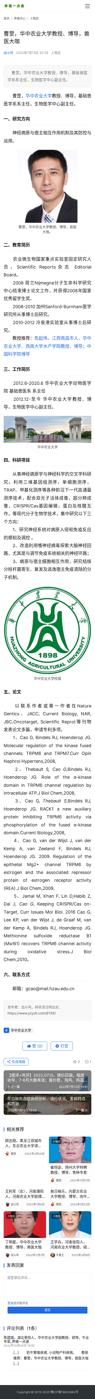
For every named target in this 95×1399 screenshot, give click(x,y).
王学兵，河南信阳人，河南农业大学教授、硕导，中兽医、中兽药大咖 (68, 1245)
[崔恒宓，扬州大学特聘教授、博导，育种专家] (70, 1150)
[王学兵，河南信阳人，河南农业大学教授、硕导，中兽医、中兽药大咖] (70, 1224)
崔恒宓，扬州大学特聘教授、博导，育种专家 (68, 1170)
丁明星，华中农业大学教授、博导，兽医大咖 (23, 1244)
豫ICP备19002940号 (64, 1392)
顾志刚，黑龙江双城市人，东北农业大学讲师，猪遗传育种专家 (23, 1143)
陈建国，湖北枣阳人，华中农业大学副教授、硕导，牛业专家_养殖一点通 (46, 1339)
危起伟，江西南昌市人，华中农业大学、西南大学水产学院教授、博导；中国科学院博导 (47, 346)
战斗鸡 (8, 53)
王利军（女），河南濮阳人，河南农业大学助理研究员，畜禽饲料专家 (24, 1194)
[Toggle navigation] (87, 6)
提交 (47, 1310)
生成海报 (18, 1061)
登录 (10, 1303)
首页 (7, 18)
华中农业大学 (39, 95)
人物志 (56, 53)
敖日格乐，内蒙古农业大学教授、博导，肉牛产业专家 (68, 1194)
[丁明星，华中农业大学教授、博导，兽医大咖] (25, 1224)
